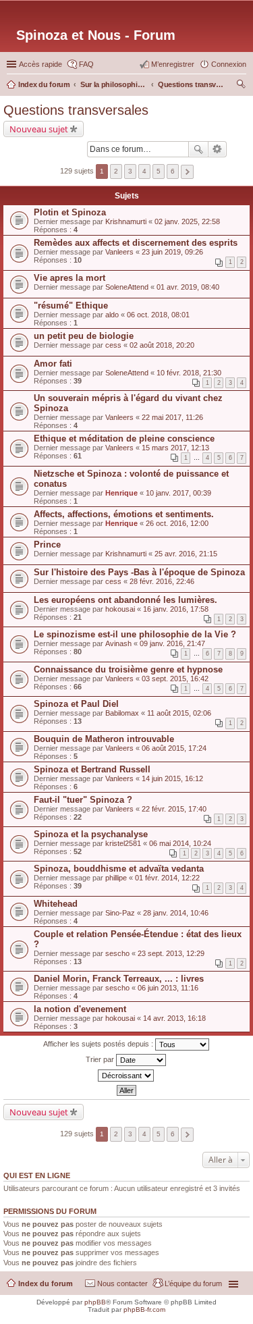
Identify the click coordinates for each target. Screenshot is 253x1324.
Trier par (101, 1059)
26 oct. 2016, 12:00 (177, 523)
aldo (112, 315)
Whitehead (56, 904)
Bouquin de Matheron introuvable (104, 739)
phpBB (95, 1302)
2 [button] (116, 171)
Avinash (118, 643)
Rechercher (198, 149)
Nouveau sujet (38, 129)
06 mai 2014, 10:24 (180, 843)
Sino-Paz (120, 913)
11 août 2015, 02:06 (179, 713)
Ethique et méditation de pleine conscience (124, 438)
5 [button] (159, 171)
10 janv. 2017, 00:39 (178, 493)
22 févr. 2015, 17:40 (174, 809)
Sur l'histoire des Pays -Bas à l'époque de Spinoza (139, 572)
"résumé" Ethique (71, 305)
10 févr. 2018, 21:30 (189, 373)
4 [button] (144, 171)
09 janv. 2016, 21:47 (172, 643)
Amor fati (53, 364)
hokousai (120, 609)
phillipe (116, 878)
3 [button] (130, 171)
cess (113, 345)
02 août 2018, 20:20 (162, 345)
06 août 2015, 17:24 (174, 748)
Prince (47, 544)
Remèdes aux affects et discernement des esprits (135, 243)
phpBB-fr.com (144, 1309)
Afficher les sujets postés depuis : (99, 1044)
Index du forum (45, 1283)
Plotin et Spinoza (70, 212)
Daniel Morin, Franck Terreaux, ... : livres (119, 979)
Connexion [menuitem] (228, 64)
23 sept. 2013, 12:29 (171, 953)
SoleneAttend (126, 287)
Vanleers (119, 252)
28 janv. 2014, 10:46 (175, 913)
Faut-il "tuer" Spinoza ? (83, 800)
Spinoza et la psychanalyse (91, 834)
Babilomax (122, 713)
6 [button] (173, 171)
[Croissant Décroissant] (126, 1075)
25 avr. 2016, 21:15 (185, 554)
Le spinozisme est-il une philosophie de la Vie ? (135, 634)
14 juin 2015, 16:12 (172, 778)
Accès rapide (40, 64)
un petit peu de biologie (84, 336)
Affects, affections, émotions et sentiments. (124, 514)
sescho (117, 953)
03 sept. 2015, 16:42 (175, 678)
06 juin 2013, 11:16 (168, 988)
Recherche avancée (217, 149)
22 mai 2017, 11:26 (172, 417)
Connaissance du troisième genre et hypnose (128, 669)
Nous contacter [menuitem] (122, 1283)
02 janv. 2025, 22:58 (187, 221)
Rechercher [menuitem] (240, 85)
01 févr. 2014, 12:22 (167, 878)
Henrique (121, 493)
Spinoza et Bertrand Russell (92, 769)
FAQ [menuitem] (86, 64)
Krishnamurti (125, 221)
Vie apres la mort (69, 278)
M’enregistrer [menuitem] (172, 64)
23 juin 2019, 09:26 (172, 252)
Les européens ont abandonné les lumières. (125, 600)
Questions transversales (75, 110)
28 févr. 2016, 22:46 (162, 581)
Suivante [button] (187, 172)
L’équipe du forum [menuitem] (193, 1283)
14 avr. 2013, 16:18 (174, 1018)
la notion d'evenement (80, 1009)
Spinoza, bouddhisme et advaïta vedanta (119, 869)
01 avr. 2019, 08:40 (188, 287)
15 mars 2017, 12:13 (175, 448)
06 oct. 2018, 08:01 (158, 315)
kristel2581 (123, 843)
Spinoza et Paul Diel (76, 704)
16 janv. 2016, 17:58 (175, 609)
